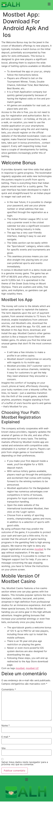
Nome (5, 725)
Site (3, 748)
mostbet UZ (32, 668)
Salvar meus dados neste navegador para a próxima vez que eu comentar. (24, 763)
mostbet (38, 549)
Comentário (8, 689)
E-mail (5, 737)
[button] (49, 4)
